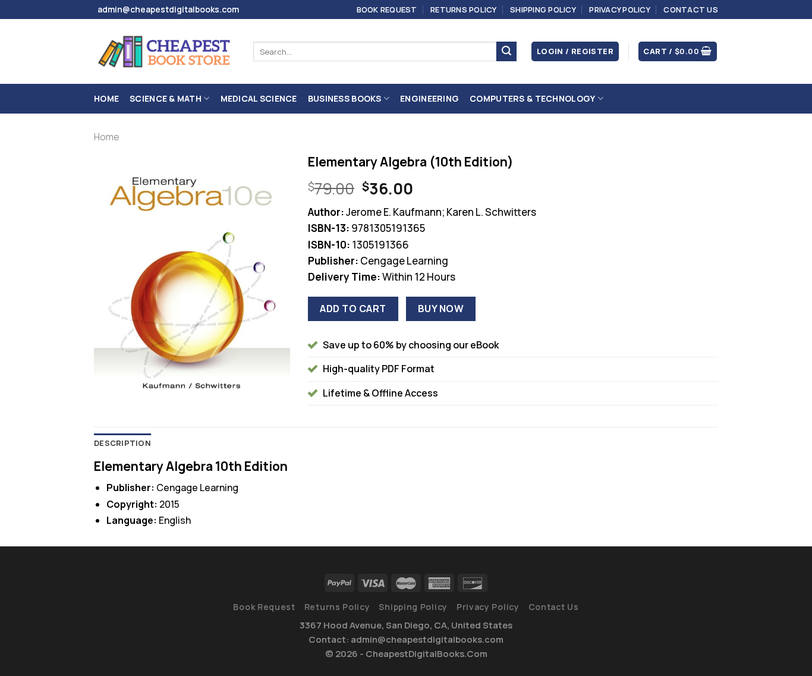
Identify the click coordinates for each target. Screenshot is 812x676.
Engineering (429, 98)
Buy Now (441, 308)
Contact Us (690, 9)
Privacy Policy (619, 9)
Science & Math (166, 98)
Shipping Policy (543, 9)
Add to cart (353, 308)
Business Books (345, 98)
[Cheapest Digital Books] (164, 52)
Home (106, 98)
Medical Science (259, 98)
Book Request (387, 9)
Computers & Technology (532, 98)
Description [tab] (122, 443)
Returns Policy (463, 9)
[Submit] (506, 52)
